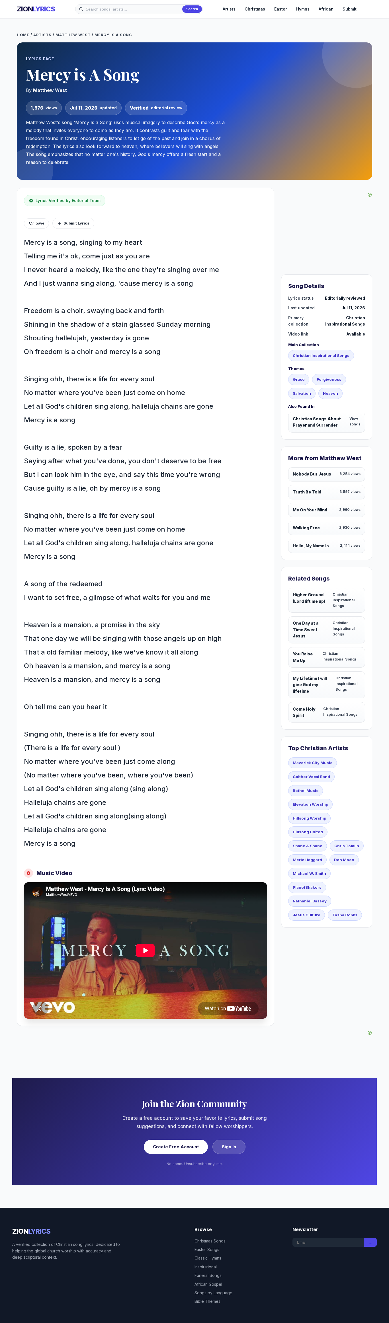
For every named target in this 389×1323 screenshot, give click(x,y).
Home (23, 35)
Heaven (330, 393)
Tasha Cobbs (344, 915)
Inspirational (206, 1266)
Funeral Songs (208, 1275)
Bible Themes (207, 1301)
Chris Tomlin (346, 845)
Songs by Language (213, 1292)
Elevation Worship (310, 804)
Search (192, 9)
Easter (280, 9)
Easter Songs (207, 1249)
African (326, 9)
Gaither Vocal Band (311, 776)
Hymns (303, 9)
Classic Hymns (208, 1258)
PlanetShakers (307, 887)
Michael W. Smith (309, 873)
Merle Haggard (307, 859)
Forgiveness (329, 379)
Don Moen (344, 859)
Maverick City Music (312, 762)
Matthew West (73, 35)
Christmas (255, 9)
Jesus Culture (306, 915)
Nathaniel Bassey (310, 901)
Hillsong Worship (309, 818)
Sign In (229, 1146)
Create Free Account (176, 1146)
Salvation (302, 393)
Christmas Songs (210, 1240)
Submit (350, 9)
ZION (36, 9)
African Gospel (208, 1284)
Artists (229, 9)
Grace (299, 379)
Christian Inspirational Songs (321, 355)
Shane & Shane (307, 845)
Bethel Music (305, 790)
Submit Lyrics (76, 223)
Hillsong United (308, 832)
